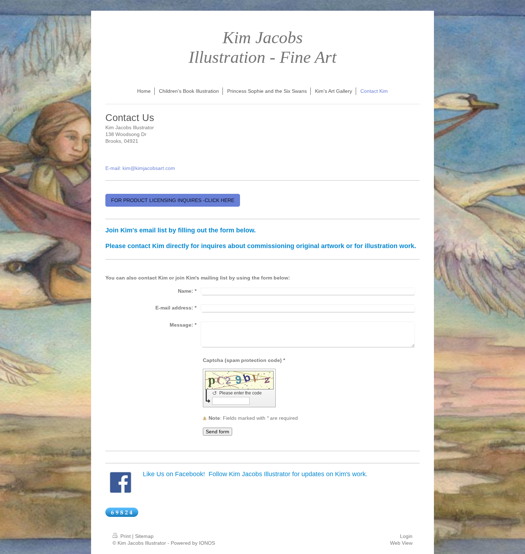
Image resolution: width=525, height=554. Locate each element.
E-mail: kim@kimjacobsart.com (140, 168)
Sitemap (144, 536)
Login (406, 536)
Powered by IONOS (193, 543)
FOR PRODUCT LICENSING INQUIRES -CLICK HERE (172, 200)
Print (125, 536)
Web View (401, 543)
